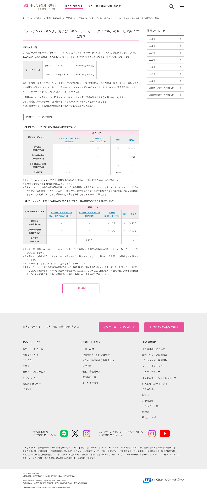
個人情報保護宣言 (148, 447)
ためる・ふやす (30, 354)
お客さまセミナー (32, 383)
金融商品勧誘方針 (166, 447)
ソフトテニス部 (150, 406)
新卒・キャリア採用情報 (154, 354)
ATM (118, 140)
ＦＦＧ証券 (148, 389)
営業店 (132, 140)
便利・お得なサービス (34, 371)
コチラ (135, 249)
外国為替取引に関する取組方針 (161, 451)
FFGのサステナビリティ (154, 383)
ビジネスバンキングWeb (164, 327)
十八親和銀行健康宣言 (85, 458)
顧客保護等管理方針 (89, 447)
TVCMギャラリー (151, 371)
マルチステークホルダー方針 (137, 454)
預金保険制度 (125, 451)
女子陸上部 (148, 400)
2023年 (69, 18)
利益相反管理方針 (109, 451)
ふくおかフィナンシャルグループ (159, 378)
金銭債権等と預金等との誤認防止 (59, 458)
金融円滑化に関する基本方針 (35, 451)
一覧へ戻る (81, 288)
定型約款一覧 (89, 377)
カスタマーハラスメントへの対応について (119, 447)
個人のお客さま (74, 6)
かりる (26, 366)
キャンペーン (29, 378)
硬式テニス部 (149, 417)
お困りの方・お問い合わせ (96, 354)
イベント (27, 389)
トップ (26, 18)
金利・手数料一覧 (91, 371)
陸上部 (145, 395)
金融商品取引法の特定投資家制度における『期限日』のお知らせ (51, 454)
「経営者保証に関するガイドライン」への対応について (74, 451)
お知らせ (37, 18)
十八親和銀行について (153, 349)
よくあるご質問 (90, 383)
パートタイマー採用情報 (154, 360)
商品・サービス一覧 (33, 349)
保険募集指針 (139, 451)
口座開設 (87, 366)
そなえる (27, 360)
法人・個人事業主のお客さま (104, 6)
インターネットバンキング (118, 327)
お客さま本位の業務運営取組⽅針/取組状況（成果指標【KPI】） (51, 447)
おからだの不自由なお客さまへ (98, 360)
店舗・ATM (88, 349)
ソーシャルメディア (152, 366)
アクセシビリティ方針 (32, 458)
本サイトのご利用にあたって (164, 454)
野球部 (145, 411)
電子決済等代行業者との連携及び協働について (101, 454)
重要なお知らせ (53, 18)
